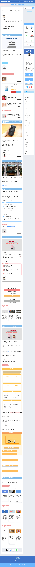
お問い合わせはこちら (29, 74)
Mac (31, 32)
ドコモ (27, 108)
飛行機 (26, 151)
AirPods (26, 93)
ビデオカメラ (28, 117)
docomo (11, 290)
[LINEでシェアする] (16, 550)
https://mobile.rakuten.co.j (11, 226)
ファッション (27, 144)
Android (27, 36)
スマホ (26, 41)
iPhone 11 (8, 351)
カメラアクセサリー (29, 122)
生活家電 (27, 142)
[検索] (33, 1)
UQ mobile (14, 357)
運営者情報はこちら (29, 78)
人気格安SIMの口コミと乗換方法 (6, 465)
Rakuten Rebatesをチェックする (7, 185)
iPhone (27, 28)
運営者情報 (23, 564)
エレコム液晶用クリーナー (15, 84)
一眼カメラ (27, 113)
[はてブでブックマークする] (13, 550)
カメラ (26, 45)
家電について (31, 45)
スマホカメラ (28, 115)
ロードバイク (27, 153)
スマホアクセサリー (32, 37)
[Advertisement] (29, 17)
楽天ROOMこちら (28, 83)
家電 (25, 139)
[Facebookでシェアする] (10, 550)
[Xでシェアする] (7, 550)
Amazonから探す (13, 89)
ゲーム (26, 137)
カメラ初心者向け (28, 123)
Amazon (27, 130)
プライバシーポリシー (13, 564)
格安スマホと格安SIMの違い (6, 450)
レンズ (27, 118)
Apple (26, 95)
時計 (26, 146)
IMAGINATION (8, 1)
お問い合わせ (19, 564)
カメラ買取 (27, 125)
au (10, 295)
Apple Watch (26, 32)
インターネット (32, 41)
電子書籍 (27, 135)
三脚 (26, 120)
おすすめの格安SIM (11, 447)
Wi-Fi (26, 132)
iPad (31, 28)
